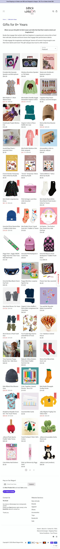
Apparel (34, 507)
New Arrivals (35, 501)
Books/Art (35, 518)
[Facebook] (53, 536)
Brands (34, 504)
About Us (44, 528)
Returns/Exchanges (42, 531)
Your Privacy (53, 533)
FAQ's (55, 528)
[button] (58, 279)
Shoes (33, 509)
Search (39, 528)
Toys (33, 515)
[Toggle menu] (3, 11)
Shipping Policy (53, 531)
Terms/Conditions (44, 533)
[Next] (34, 470)
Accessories (35, 512)
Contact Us (50, 528)
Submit (31, 484)
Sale (33, 521)
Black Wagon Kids (18, 542)
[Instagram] (56, 536)
